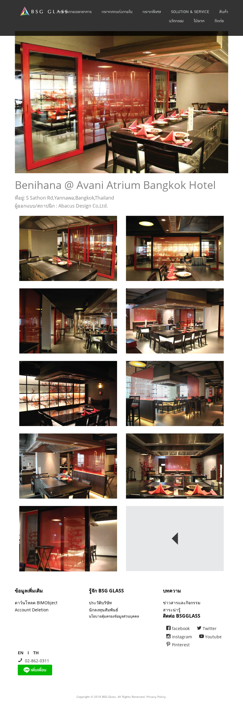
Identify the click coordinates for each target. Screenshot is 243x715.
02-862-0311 (36, 660)
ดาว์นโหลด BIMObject (36, 602)
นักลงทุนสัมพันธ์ (103, 610)
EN (20, 652)
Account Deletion (32, 610)
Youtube (213, 637)
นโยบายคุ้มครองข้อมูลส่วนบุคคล (114, 616)
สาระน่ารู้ (171, 610)
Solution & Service (190, 12)
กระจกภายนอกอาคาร (75, 12)
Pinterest (180, 644)
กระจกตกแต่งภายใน (117, 12)
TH (36, 652)
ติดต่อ (219, 21)
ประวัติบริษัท (100, 602)
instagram (181, 637)
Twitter (209, 628)
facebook (180, 628)
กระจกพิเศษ (152, 12)
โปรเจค (199, 21)
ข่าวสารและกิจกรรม (181, 602)
